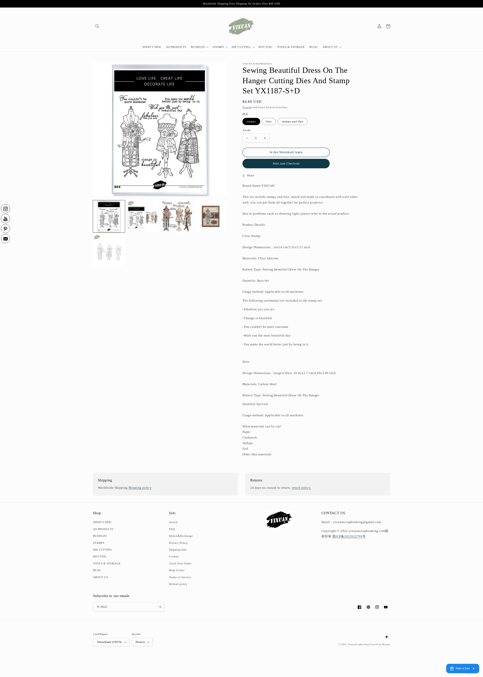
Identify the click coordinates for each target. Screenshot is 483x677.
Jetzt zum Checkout (286, 163)
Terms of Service (180, 577)
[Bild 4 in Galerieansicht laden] (211, 216)
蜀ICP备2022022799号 (349, 536)
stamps (251, 121)
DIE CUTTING (102, 549)
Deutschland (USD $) (109, 642)
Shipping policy (140, 487)
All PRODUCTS (103, 529)
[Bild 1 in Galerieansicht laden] (109, 216)
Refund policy (178, 584)
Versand (246, 107)
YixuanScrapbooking (358, 644)
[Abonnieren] (159, 606)
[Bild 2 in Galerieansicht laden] (143, 216)
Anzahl (246, 130)
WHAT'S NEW (102, 522)
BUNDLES (100, 535)
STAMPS (98, 542)
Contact (174, 556)
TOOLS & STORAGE (107, 563)
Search (173, 522)
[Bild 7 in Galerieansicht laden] (109, 250)
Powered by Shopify (380, 644)
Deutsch (140, 642)
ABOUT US (100, 577)
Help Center (177, 570)
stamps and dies (293, 121)
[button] (97, 26)
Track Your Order (180, 563)
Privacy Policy (178, 542)
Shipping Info (178, 549)
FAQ (172, 529)
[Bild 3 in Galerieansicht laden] (177, 216)
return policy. (301, 487)
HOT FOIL (100, 556)
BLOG (97, 570)
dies (268, 121)
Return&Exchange (181, 535)
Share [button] (250, 175)
